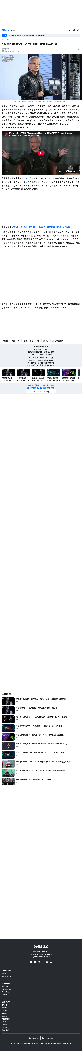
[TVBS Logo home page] (8, 30)
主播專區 (4, 1013)
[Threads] (39, 962)
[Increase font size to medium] (70, 30)
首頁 (3, 40)
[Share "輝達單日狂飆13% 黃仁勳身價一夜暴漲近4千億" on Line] (74, 30)
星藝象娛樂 (5, 1016)
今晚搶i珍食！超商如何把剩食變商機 (41, 363)
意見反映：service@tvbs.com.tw (41, 954)
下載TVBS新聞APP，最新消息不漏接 (41, 385)
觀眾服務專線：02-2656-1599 (41, 957)
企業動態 (4, 1008)
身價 (13, 341)
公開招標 (4, 1022)
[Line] (35, 962)
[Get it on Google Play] (47, 1038)
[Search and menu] (78, 30)
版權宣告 (4, 995)
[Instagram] (43, 962)
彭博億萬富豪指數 (57, 341)
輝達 (31, 341)
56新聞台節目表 (7, 976)
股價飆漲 (45, 341)
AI (18, 341)
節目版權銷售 (6, 1019)
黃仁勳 (25, 341)
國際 (7, 40)
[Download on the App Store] (34, 1038)
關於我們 (4, 973)
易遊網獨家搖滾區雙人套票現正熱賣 (41, 352)
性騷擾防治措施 (6, 989)
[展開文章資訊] (78, 49)
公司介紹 (4, 1005)
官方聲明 (4, 1027)
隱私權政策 (5, 986)
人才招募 (4, 1011)
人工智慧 (5, 341)
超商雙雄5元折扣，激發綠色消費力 (41, 361)
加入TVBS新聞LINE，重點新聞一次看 (41, 388)
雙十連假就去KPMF (41, 349)
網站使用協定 (6, 992)
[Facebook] (31, 962)
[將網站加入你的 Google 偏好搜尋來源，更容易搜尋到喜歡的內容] (41, 391)
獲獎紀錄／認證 (6, 1030)
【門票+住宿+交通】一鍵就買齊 (41, 354)
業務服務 (4, 1024)
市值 (38, 341)
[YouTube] (47, 962)
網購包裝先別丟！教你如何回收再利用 (41, 365)
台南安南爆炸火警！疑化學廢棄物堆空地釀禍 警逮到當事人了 (27, 36)
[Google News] (51, 962)
